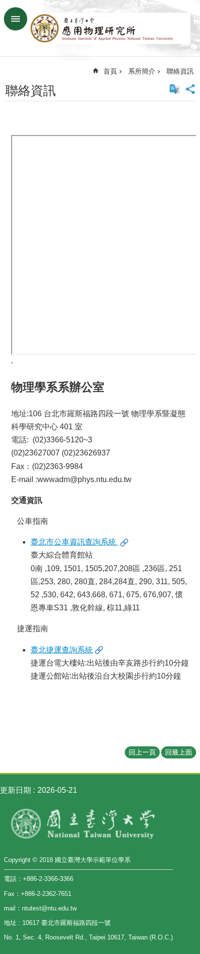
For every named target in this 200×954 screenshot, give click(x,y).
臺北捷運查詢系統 (62, 650)
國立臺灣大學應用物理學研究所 (109, 28)
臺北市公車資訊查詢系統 (74, 542)
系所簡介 (141, 71)
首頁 (110, 71)
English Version (175, 89)
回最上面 (178, 752)
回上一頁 (142, 752)
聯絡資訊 (180, 71)
